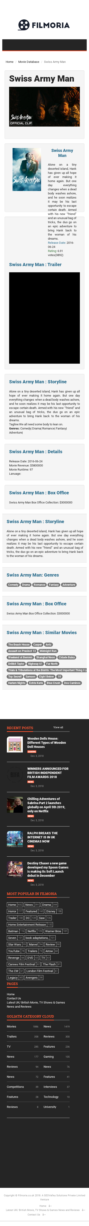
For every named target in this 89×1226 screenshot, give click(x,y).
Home (9, 62)
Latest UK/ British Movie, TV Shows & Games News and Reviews (43, 1210)
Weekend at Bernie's (20, 657)
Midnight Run (48, 651)
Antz (48, 644)
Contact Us (14, 998)
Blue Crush (53, 683)
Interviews (50, 1086)
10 (59, 676)
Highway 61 (35, 663)
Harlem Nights (16, 683)
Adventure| (16, 432)
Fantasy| (61, 428)
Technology (51, 1096)
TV (8, 1046)
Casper (37, 644)
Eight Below (46, 676)
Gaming (32, 752)
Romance (39, 584)
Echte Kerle (36, 683)
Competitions (15, 1086)
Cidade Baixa (67, 657)
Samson (30, 676)
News (31, 782)
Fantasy (54, 584)
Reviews (49, 1036)
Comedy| (25, 428)
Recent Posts (20, 728)
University (50, 1106)
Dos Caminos (72, 683)
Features (49, 1046)
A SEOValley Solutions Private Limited (63, 1195)
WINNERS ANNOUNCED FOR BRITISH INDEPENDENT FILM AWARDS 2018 (47, 773)
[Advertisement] (41, 1151)
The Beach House (18, 644)
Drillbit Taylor (16, 663)
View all (58, 727)
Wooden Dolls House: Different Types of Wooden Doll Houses (46, 743)
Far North (52, 663)
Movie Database (28, 62)
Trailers (12, 1036)
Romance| (48, 428)
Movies (11, 1026)
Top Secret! (15, 676)
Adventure (69, 584)
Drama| (37, 428)
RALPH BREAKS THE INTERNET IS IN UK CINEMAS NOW (42, 837)
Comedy (13, 584)
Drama (26, 584)
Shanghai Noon (45, 657)
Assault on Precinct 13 (22, 651)
